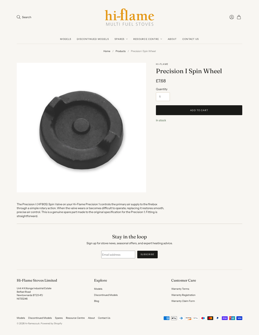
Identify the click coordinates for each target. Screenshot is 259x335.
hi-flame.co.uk (32, 323)
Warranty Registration (183, 295)
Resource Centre (146, 39)
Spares (120, 39)
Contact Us (190, 39)
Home (106, 51)
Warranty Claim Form (183, 301)
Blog (96, 301)
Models (65, 39)
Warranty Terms (180, 288)
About (172, 39)
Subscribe (147, 254)
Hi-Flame (162, 64)
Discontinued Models (93, 39)
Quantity (161, 89)
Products (121, 51)
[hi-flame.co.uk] (129, 17)
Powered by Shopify (51, 323)
